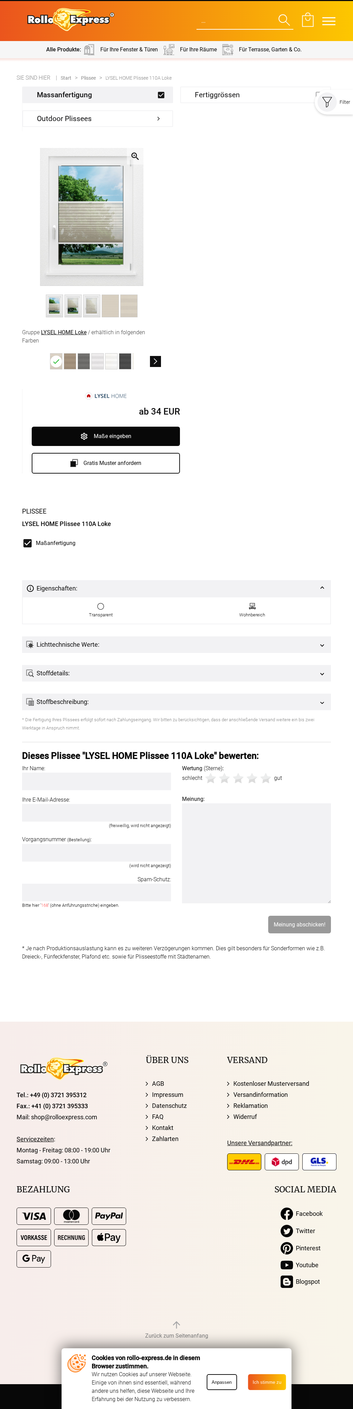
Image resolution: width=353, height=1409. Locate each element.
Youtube (306, 1265)
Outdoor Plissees (64, 119)
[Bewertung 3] (238, 778)
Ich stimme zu (267, 1382)
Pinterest (307, 1248)
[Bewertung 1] (210, 778)
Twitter (304, 1230)
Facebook (308, 1213)
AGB (158, 1083)
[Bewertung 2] (224, 778)
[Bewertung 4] (252, 778)
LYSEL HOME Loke (64, 332)
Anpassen (222, 1382)
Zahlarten (165, 1138)
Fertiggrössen (217, 95)
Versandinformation (260, 1094)
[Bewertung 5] (265, 778)
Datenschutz (169, 1105)
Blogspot (306, 1281)
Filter (345, 102)
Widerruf (245, 1116)
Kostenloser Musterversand (271, 1083)
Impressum (167, 1094)
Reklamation (250, 1105)
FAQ (157, 1116)
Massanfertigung (64, 95)
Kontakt (162, 1127)
